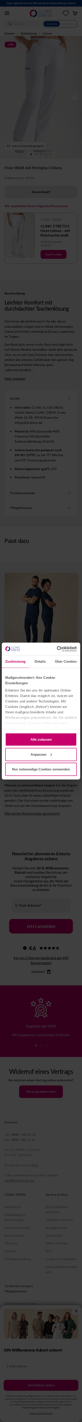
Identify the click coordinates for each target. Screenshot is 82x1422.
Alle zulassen (41, 739)
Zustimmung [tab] (15, 661)
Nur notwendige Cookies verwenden (41, 769)
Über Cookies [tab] (66, 661)
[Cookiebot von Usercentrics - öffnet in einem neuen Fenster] (58, 649)
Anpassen (38, 754)
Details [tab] (40, 661)
